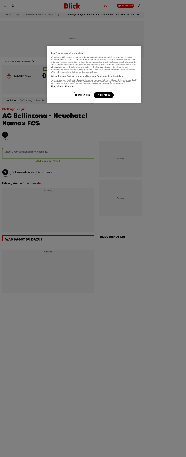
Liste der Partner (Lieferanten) (63, 86)
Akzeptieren (104, 95)
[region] (94, 74)
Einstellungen (82, 95)
